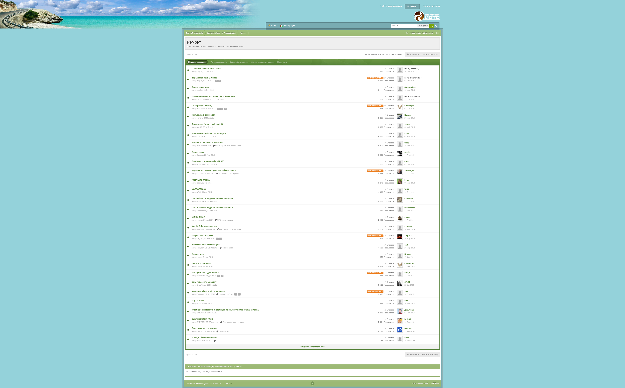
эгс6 (406, 245)
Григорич (200, 294)
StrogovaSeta (410, 87)
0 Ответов (389, 96)
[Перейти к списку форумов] (427, 15)
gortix (407, 161)
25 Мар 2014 (409, 248)
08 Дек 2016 (409, 109)
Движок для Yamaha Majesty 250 (207, 124)
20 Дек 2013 (409, 294)
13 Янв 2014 (409, 266)
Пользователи (431, 6)
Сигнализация (198, 217)
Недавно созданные (197, 62)
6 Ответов (389, 254)
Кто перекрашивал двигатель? (206, 68)
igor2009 (200, 229)
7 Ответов (389, 282)
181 (198, 146)
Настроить (282, 62)
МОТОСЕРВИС (199, 189)
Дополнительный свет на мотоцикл (209, 133)
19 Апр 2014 (409, 201)
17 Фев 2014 (409, 257)
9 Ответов (389, 69)
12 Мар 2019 (409, 90)
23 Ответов (389, 273)
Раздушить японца (201, 180)
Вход (273, 26)
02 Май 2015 (409, 136)
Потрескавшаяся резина (203, 235)
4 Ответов (389, 189)
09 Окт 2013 (409, 322)
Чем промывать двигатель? (205, 273)
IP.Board (436, 383)
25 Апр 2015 (409, 146)
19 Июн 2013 (409, 331)
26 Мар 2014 (409, 239)
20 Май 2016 (409, 118)
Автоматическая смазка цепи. (206, 245)
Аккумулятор (198, 152)
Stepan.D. (408, 236)
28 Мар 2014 (409, 229)
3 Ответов (389, 180)
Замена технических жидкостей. (207, 142)
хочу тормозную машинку (204, 282)
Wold (199, 192)
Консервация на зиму (202, 106)
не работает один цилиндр (204, 78)
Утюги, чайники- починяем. (204, 337)
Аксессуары (198, 254)
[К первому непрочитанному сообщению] (188, 70)
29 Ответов (389, 236)
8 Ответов (389, 87)
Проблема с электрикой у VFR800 (208, 161)
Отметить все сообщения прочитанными (204, 384)
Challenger (409, 106)
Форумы (412, 6)
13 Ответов (389, 245)
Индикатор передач (201, 263)
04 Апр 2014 (409, 220)
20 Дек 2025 (409, 71)
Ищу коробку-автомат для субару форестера (213, 96)
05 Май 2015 (409, 127)
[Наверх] (312, 383)
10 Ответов (389, 143)
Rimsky (200, 118)
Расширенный (436, 26)
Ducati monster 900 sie (202, 319)
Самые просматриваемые (262, 62)
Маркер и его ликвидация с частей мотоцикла (214, 170)
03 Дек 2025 (409, 81)
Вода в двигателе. (200, 87)
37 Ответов (389, 291)
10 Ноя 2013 (409, 303)
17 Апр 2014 (409, 211)
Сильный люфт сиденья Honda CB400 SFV (212, 198)
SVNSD (407, 282)
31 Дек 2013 (409, 276)
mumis (199, 220)
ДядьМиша (201, 285)
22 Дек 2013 (409, 285)
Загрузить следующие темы (312, 346)
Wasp (406, 143)
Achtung (200, 174)
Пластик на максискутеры (204, 328)
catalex (200, 90)
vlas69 (199, 127)
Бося (199, 341)
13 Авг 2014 (409, 174)
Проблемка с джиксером (203, 115)
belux (199, 183)
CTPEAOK (201, 136)
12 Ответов (389, 133)
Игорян (407, 254)
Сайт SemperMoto (391, 6)
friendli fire (201, 276)
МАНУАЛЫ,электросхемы (204, 226)
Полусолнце (202, 248)
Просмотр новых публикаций (419, 33)
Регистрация (289, 26)
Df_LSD (200, 239)
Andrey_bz (409, 171)
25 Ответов (389, 78)
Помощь (228, 384)
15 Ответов (389, 171)
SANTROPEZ (202, 322)
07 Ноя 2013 (409, 313)
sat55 (406, 133)
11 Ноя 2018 (409, 99)
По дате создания (219, 62)
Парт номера (198, 300)
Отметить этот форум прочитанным (384, 54)
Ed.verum (201, 109)
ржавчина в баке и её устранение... (208, 291)
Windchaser (201, 164)
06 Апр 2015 (409, 155)
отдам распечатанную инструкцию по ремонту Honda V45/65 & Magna (225, 310)
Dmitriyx (200, 331)
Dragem (200, 155)
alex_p (407, 273)
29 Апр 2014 (409, 192)
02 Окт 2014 (409, 164)
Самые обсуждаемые (238, 62)
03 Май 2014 (409, 183)
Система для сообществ (422, 383)
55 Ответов (389, 106)
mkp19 (199, 71)
